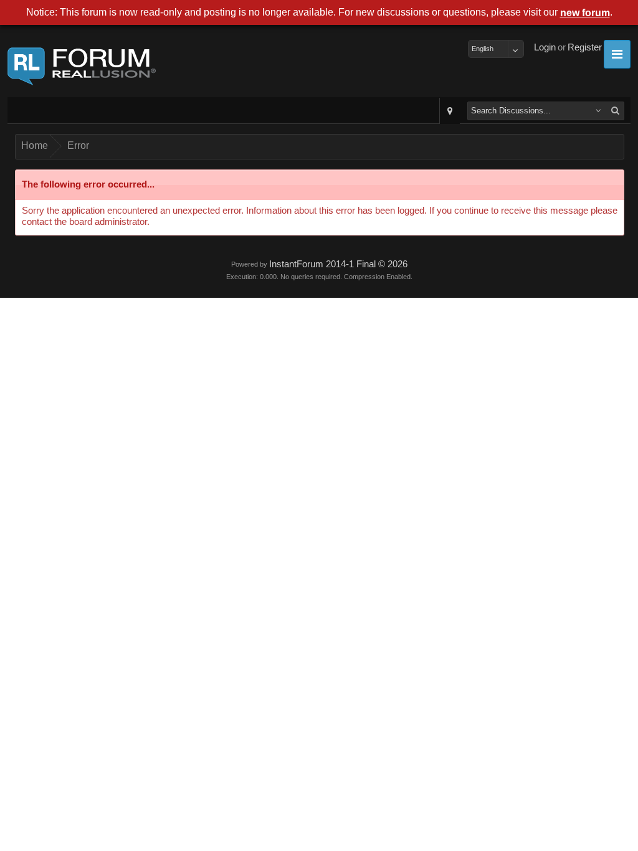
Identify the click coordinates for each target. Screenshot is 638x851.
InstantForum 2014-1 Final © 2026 (338, 264)
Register (585, 47)
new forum (585, 12)
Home (34, 145)
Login (545, 47)
